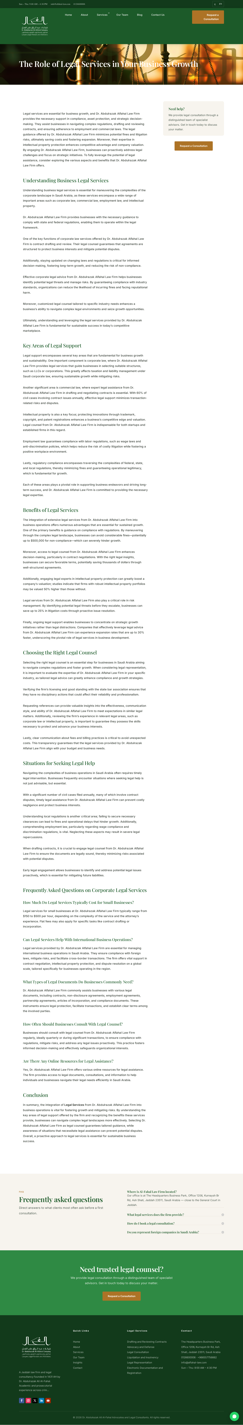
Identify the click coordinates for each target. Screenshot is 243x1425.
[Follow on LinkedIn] (41, 1400)
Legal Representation (139, 1362)
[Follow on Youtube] (48, 1400)
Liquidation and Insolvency (142, 1357)
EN (220, 3)
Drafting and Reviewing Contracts (147, 1341)
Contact (77, 1367)
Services (102, 14)
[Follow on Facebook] (21, 1400)
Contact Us (157, 14)
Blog (139, 14)
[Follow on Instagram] (28, 1400)
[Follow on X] (35, 1400)
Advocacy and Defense (140, 1347)
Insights (77, 1362)
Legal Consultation (138, 1352)
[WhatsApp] (234, 1416)
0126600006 (79, 3)
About (84, 14)
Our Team (122, 14)
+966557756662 (207, 1357)
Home (68, 14)
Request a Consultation (211, 17)
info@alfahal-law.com (60, 3)
